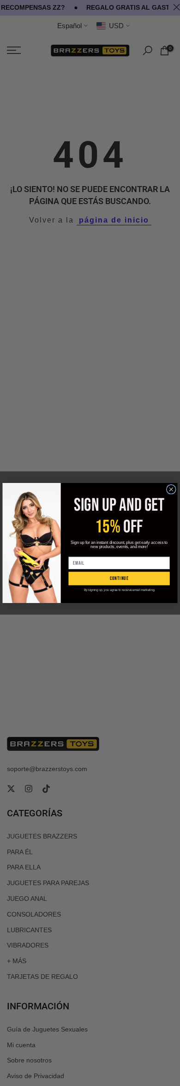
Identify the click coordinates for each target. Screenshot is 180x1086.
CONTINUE (119, 578)
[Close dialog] (171, 489)
